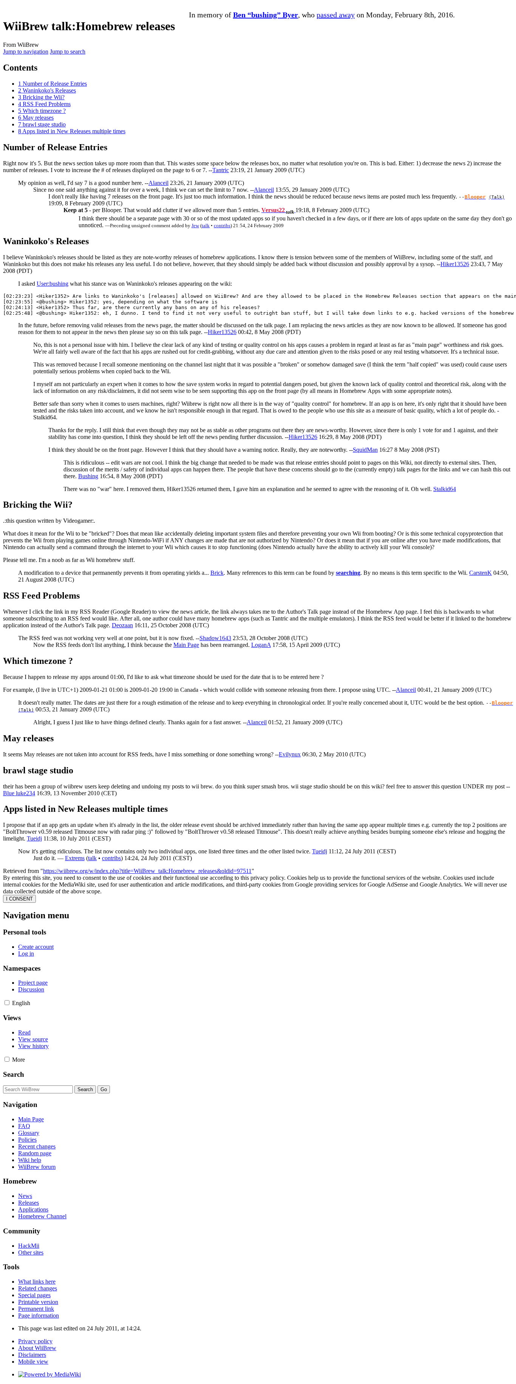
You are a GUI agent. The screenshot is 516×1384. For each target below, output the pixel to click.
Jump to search (67, 51)
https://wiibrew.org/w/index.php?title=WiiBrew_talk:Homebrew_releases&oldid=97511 (147, 871)
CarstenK (480, 573)
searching (348, 573)
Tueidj (34, 838)
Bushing (88, 476)
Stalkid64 (444, 489)
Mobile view (33, 1361)
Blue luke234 (19, 793)
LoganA (261, 645)
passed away (336, 15)
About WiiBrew (37, 1348)
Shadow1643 (215, 638)
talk (206, 225)
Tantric (220, 170)
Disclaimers (32, 1355)
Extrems (75, 858)
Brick (217, 573)
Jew (195, 225)
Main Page (186, 645)
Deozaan (122, 625)
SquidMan (365, 449)
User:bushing (52, 283)
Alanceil (158, 183)
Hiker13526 (454, 264)
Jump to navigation (25, 51)
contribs (222, 225)
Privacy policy (35, 1341)
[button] (7, 1002)
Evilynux (290, 754)
